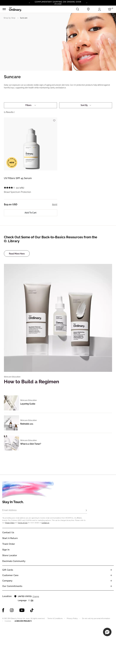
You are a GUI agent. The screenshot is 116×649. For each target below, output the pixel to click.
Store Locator (9, 555)
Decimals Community (13, 561)
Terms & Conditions (55, 618)
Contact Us (45, 523)
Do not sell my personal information (96, 618)
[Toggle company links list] (111, 581)
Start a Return (10, 538)
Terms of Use (22, 523)
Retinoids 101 (26, 424)
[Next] (86, 2)
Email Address (9, 510)
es (29, 600)
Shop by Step (9, 18)
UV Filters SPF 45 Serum (18, 178)
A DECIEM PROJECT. (23, 621)
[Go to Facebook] (3, 610)
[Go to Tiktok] (32, 610)
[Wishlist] (54, 119)
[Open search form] (77, 9)
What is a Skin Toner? (30, 444)
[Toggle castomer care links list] (111, 575)
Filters (28, 105)
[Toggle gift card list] (111, 570)
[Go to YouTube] (21, 610)
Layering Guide (27, 404)
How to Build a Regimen (31, 381)
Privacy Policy (9, 523)
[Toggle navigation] (4, 9)
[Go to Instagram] (12, 610)
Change (35, 596)
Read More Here (17, 253)
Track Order (8, 544)
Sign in (6, 549)
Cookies (8, 621)
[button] (107, 632)
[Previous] (29, 2)
